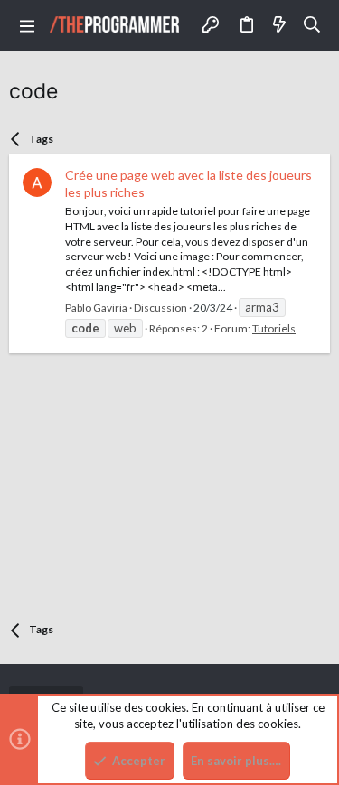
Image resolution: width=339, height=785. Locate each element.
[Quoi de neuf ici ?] (279, 25)
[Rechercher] (312, 25)
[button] (27, 25)
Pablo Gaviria (96, 307)
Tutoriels (274, 328)
